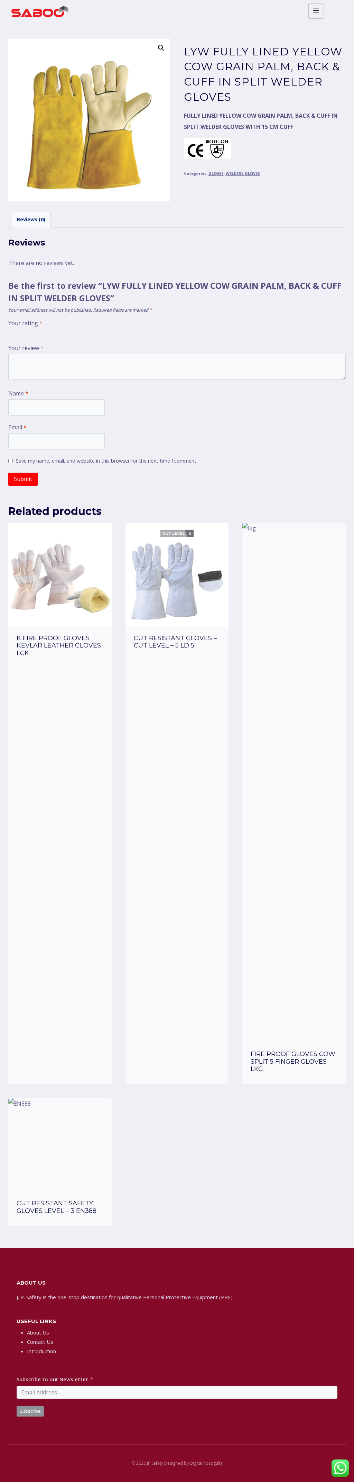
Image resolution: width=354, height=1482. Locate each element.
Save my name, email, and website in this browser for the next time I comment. (106, 461)
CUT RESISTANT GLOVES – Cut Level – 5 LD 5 (175, 642)
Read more (60, 672)
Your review (26, 348)
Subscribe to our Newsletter (52, 1379)
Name (18, 393)
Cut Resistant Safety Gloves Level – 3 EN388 (56, 1207)
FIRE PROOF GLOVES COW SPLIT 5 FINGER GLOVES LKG (293, 1061)
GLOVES (216, 173)
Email (17, 427)
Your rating (25, 323)
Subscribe (30, 1411)
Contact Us (40, 1341)
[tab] (31, 219)
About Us (38, 1332)
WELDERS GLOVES (243, 173)
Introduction (41, 1351)
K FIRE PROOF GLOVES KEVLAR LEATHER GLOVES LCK (59, 645)
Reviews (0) (31, 219)
